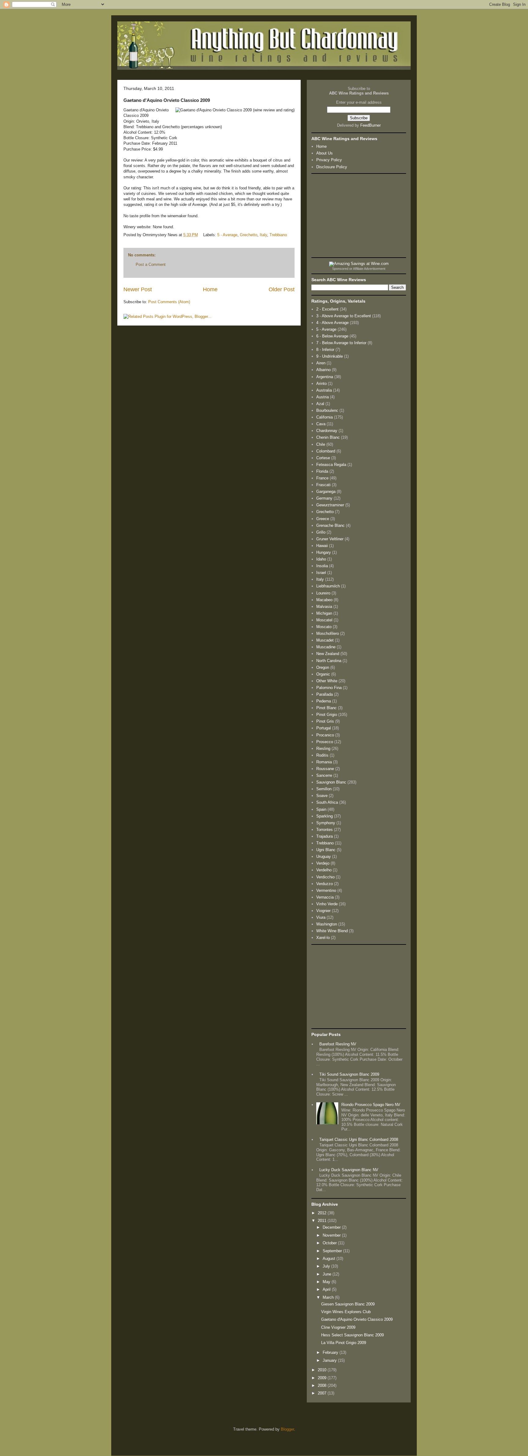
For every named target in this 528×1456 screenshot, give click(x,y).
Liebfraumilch (328, 586)
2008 (323, 1385)
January (330, 1360)
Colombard (325, 451)
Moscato (324, 626)
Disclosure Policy (331, 167)
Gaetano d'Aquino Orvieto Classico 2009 (357, 1319)
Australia (324, 390)
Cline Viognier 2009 (338, 1327)
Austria (322, 397)
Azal (320, 403)
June (327, 1274)
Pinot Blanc (326, 708)
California (324, 417)
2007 (323, 1393)
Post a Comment (151, 264)
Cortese (323, 458)
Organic (323, 674)
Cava (320, 424)
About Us (324, 153)
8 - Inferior (325, 349)
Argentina (324, 376)
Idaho (321, 559)
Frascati (323, 484)
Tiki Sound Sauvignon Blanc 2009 (349, 1074)
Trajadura (324, 836)
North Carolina (328, 660)
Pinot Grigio (326, 714)
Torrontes (324, 829)
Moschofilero (327, 633)
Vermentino (326, 890)
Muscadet (325, 640)
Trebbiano (278, 235)
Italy (263, 235)
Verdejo (322, 863)
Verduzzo (324, 883)
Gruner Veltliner (329, 539)
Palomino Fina (329, 687)
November (332, 1235)
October (330, 1243)
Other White (326, 681)
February (331, 1352)
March (329, 1297)
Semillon (324, 789)
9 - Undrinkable (329, 356)
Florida (322, 471)
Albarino (323, 369)
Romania (324, 762)
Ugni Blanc (326, 849)
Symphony (325, 823)
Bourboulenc (327, 410)
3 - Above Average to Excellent (343, 316)
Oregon (322, 667)
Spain (321, 809)
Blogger (287, 1429)
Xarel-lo (323, 937)
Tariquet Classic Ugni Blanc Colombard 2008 (358, 1139)
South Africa (327, 802)
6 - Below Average (332, 336)
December (332, 1227)
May (327, 1281)
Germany (324, 498)
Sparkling (324, 816)
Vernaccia (325, 897)
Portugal (323, 728)
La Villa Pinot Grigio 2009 (343, 1342)
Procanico (325, 735)
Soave (322, 795)
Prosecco (324, 741)
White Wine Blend (332, 931)
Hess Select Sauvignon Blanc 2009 (352, 1335)
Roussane (325, 768)
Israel (321, 572)
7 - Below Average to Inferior (341, 343)
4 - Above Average (332, 322)
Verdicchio (325, 877)
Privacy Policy (329, 160)
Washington (326, 924)
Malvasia (324, 606)
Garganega (326, 491)
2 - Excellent (327, 309)
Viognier (323, 910)
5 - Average (227, 235)
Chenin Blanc (328, 437)
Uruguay (323, 856)
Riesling (323, 748)
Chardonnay (326, 430)
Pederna (323, 701)
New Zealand (327, 653)
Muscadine (326, 647)
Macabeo (324, 600)
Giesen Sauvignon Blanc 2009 (348, 1304)
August (329, 1258)
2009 (323, 1378)
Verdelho (324, 870)
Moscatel (324, 620)
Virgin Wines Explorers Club (346, 1311)
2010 (323, 1370)
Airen (320, 363)
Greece (322, 518)
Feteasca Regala (331, 464)
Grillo (320, 532)
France (322, 478)
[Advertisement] (359, 215)
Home (210, 289)
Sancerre (324, 775)
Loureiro (323, 593)
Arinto (321, 383)
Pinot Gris (325, 721)
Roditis (322, 755)
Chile (320, 444)
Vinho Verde (327, 904)
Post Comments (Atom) (169, 302)
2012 (323, 1213)
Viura (320, 917)
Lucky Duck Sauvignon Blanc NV (348, 1169)
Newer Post (137, 289)
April (327, 1289)
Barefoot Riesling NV (337, 1044)
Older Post (282, 289)
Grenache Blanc (330, 525)
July (327, 1266)
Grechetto (248, 235)
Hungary (323, 552)
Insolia (322, 566)
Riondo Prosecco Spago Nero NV (370, 1104)
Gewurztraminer (330, 505)
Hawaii (322, 545)
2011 (323, 1220)
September (333, 1251)
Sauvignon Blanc (331, 782)
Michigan (324, 613)
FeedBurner (370, 125)
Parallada (324, 694)
